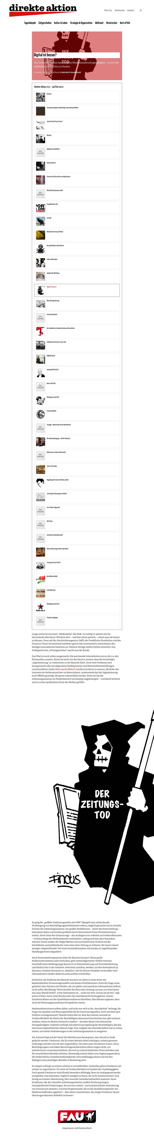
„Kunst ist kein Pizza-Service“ (55, 121)
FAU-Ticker (50, 521)
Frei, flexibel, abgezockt (53, 507)
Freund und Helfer (51, 411)
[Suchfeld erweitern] (141, 10)
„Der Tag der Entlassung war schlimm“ (57, 494)
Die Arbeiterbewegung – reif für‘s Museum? (58, 438)
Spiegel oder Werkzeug (53, 273)
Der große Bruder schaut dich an (55, 245)
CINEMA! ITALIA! (51, 356)
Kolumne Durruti (51, 163)
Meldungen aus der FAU (53, 604)
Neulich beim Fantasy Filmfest (55, 232)
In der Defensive (51, 590)
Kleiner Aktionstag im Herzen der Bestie (57, 549)
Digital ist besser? (51, 287)
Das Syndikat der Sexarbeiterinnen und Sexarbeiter (61, 328)
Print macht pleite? (52, 314)
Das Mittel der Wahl (52, 576)
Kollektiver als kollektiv (53, 149)
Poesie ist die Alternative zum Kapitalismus (58, 176)
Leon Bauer (55, 72)
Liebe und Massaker (52, 259)
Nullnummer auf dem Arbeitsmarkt (56, 452)
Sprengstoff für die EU (53, 369)
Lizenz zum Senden (52, 466)
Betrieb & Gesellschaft (71, 72)
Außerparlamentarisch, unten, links (56, 342)
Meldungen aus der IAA (53, 397)
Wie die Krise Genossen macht (55, 190)
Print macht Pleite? (65, 669)
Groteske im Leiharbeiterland (55, 535)
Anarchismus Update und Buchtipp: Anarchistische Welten (62, 108)
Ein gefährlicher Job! (52, 204)
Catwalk (49, 218)
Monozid (49, 135)
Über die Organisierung (53, 301)
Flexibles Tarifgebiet (52, 618)
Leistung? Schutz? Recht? (54, 562)
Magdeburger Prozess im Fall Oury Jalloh (57, 480)
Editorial (49, 94)
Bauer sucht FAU (51, 383)
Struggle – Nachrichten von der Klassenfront (59, 425)
